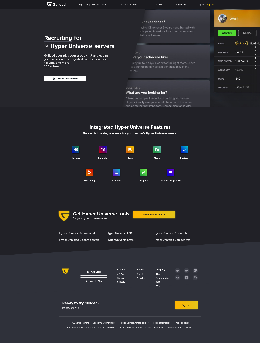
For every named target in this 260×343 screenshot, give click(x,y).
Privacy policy (162, 278)
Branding (140, 274)
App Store (96, 271)
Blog (158, 285)
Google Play (96, 281)
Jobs (158, 281)
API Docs (121, 274)
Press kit (140, 278)
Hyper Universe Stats (120, 240)
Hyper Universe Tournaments (77, 233)
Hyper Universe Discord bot (172, 233)
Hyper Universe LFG (119, 233)
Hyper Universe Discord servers (79, 240)
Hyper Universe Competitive (172, 240)
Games (120, 278)
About (159, 274)
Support (121, 281)
